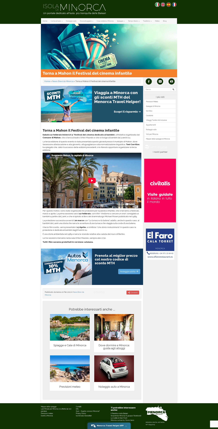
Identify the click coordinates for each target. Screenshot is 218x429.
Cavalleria (149, 115)
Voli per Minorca (152, 134)
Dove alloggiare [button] (86, 21)
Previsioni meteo (47, 413)
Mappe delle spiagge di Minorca (158, 139)
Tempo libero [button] (133, 21)
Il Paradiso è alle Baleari (119, 413)
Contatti (78, 407)
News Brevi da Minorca (62, 81)
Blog (165, 21)
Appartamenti (151, 125)
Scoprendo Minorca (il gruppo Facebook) (126, 416)
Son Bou (149, 111)
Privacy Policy (81, 413)
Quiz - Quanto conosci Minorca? (88, 411)
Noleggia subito (128, 271)
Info (77, 409)
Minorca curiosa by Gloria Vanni (122, 420)
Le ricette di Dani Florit (119, 418)
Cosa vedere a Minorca (105, 21)
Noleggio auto (71, 21)
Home (45, 21)
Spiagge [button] (120, 21)
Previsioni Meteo (152, 101)
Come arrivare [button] (56, 21)
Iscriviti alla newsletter (84, 416)
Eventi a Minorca (47, 416)
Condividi (134, 292)
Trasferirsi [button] (146, 21)
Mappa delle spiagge (48, 407)
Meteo (157, 21)
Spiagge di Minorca (153, 106)
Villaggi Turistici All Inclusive (156, 120)
